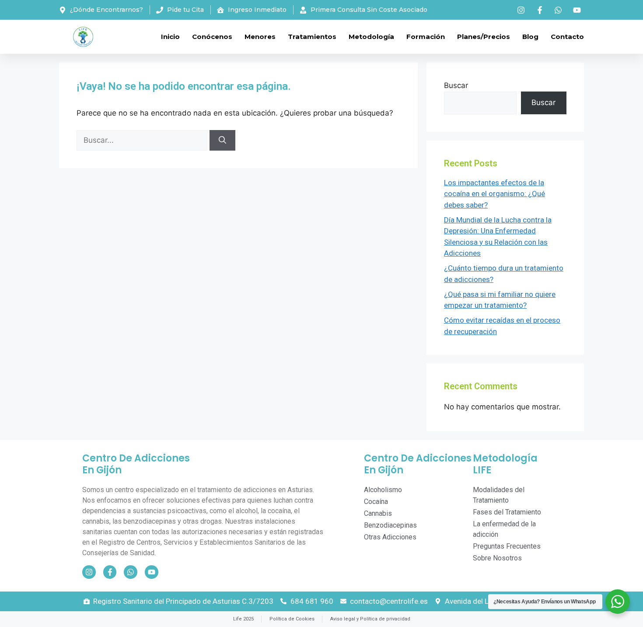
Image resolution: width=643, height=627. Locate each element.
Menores (260, 36)
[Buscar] (222, 140)
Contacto (567, 36)
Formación (425, 36)
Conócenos (212, 36)
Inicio (170, 36)
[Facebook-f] (110, 572)
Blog (530, 36)
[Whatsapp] (130, 572)
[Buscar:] (143, 140)
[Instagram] (89, 572)
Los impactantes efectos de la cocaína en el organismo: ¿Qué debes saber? (494, 193)
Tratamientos (312, 36)
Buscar (456, 85)
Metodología (371, 36)
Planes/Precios (483, 36)
